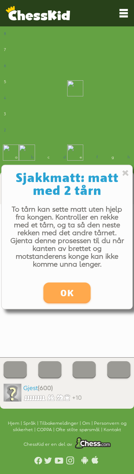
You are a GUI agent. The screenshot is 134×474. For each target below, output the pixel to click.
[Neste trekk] (118, 369)
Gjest (30, 388)
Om (86, 423)
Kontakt (112, 430)
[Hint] (49, 369)
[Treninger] (15, 369)
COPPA (45, 430)
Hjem (14, 423)
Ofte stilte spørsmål (78, 430)
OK (67, 293)
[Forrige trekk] (84, 369)
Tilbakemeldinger (60, 423)
